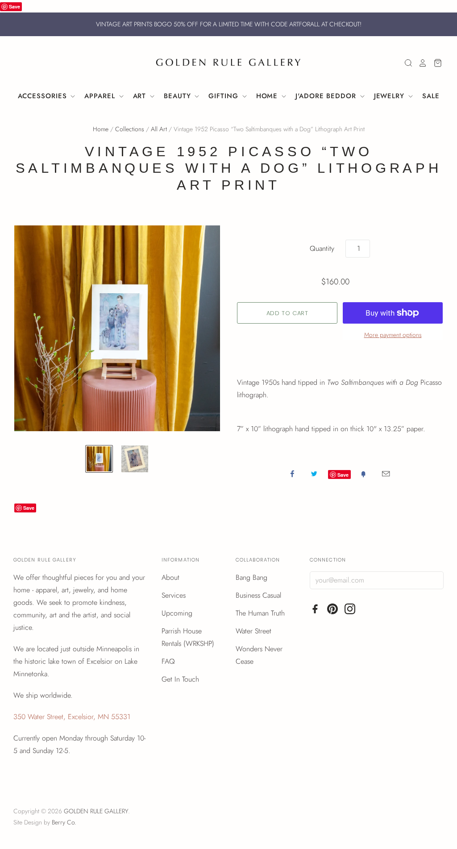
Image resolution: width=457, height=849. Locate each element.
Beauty (178, 96)
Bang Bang (251, 577)
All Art (159, 129)
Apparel (100, 96)
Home (268, 96)
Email (386, 473)
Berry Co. (64, 822)
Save (14, 6)
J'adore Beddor (327, 96)
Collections (129, 129)
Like (292, 473)
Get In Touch (180, 679)
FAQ (168, 661)
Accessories (44, 96)
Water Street (253, 631)
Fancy (363, 473)
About (170, 577)
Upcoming (177, 613)
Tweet (314, 473)
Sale (431, 96)
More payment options (393, 334)
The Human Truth (260, 613)
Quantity (322, 248)
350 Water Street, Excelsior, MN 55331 (71, 717)
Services (174, 595)
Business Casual (258, 595)
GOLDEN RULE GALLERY (96, 811)
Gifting (224, 96)
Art (141, 96)
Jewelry (390, 96)
